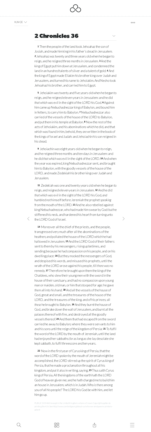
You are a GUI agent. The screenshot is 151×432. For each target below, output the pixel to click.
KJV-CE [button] (18, 22)
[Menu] (132, 424)
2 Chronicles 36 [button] (56, 36)
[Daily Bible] (56, 424)
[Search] (19, 424)
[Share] (94, 424)
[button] (25, 22)
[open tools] (132, 22)
